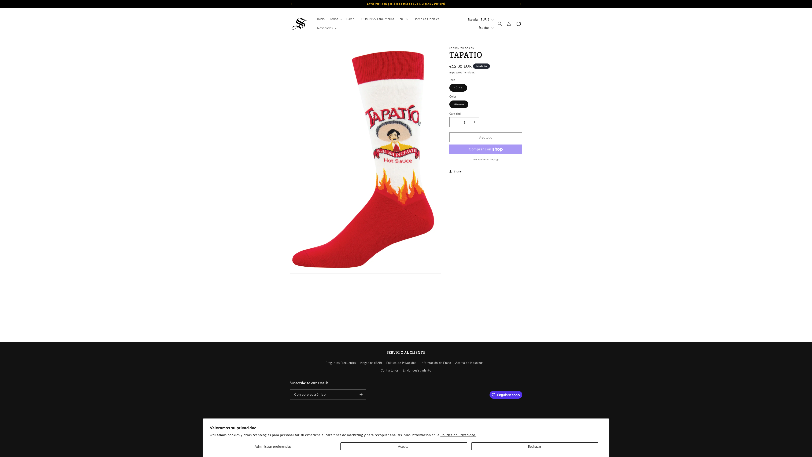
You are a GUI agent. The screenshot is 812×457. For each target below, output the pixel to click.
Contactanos (390, 370)
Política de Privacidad (401, 363)
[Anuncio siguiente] (520, 4)
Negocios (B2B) (371, 363)
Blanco (461, 105)
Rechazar (534, 446)
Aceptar (404, 446)
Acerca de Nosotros (469, 363)
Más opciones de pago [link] (485, 159)
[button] (335, 19)
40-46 (460, 89)
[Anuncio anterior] (291, 4)
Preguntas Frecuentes (341, 363)
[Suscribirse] (361, 394)
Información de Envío (436, 363)
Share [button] (458, 171)
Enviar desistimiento (417, 370)
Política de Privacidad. (458, 435)
